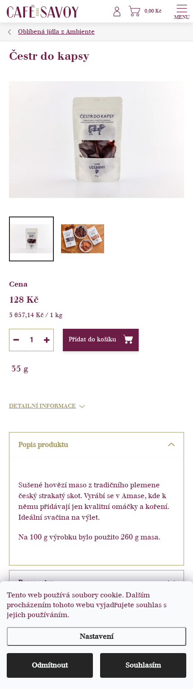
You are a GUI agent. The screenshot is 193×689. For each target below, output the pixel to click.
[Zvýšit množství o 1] (46, 340)
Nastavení (97, 636)
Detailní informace (42, 406)
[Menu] (182, 11)
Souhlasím (143, 665)
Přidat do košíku (92, 339)
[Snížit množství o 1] (16, 340)
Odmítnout (50, 665)
